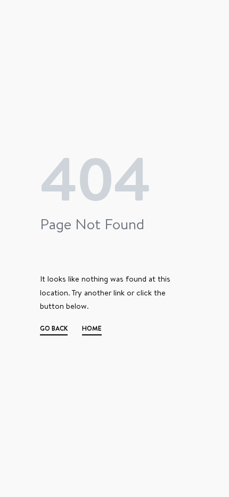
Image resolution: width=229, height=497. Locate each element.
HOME (92, 329)
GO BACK (54, 329)
